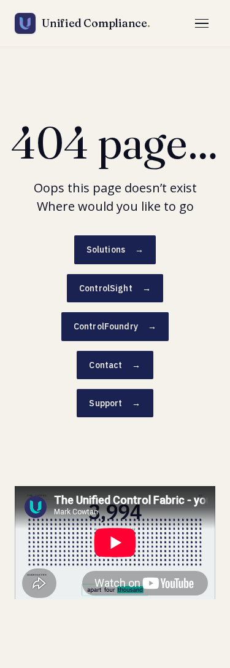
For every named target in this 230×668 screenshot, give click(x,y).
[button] (201, 23)
